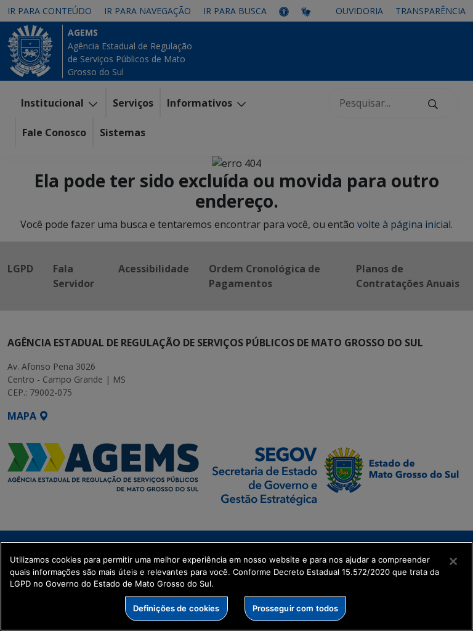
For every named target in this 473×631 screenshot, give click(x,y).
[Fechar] (453, 561)
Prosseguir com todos (296, 608)
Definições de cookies (176, 608)
